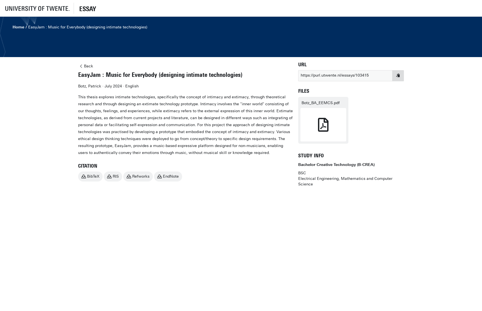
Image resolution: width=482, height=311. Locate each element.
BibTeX (93, 176)
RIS (116, 176)
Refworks (141, 176)
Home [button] (18, 27)
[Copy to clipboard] (398, 75)
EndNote (171, 176)
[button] (37, 8)
